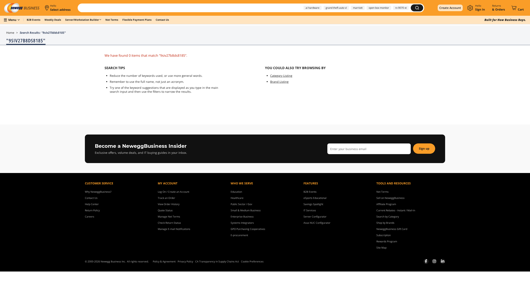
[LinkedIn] (442, 261)
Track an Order (166, 198)
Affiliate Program (386, 204)
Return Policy (92, 210)
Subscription (383, 235)
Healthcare (237, 198)
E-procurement (239, 235)
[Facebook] (426, 261)
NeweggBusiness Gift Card (391, 229)
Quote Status (165, 210)
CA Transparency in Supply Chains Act (217, 261)
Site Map (381, 247)
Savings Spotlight (313, 204)
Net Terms (382, 191)
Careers (89, 216)
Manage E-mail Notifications (174, 229)
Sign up (424, 148)
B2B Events (310, 191)
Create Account (450, 8)
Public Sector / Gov (241, 204)
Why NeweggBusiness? (98, 191)
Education (236, 191)
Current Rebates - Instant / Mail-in (395, 210)
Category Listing (281, 76)
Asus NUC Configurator (317, 223)
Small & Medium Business (246, 210)
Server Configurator (315, 216)
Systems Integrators (242, 223)
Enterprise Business (242, 216)
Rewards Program (386, 241)
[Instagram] (434, 261)
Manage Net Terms (169, 216)
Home (10, 33)
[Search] (417, 7)
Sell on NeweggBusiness (390, 198)
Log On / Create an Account (173, 191)
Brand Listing (279, 82)
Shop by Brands (385, 223)
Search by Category (387, 216)
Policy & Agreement (164, 261)
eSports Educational (315, 198)
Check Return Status (169, 223)
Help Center (92, 204)
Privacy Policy (185, 261)
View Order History (168, 204)
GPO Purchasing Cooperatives (248, 229)
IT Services (310, 210)
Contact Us (91, 198)
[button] (58, 8)
